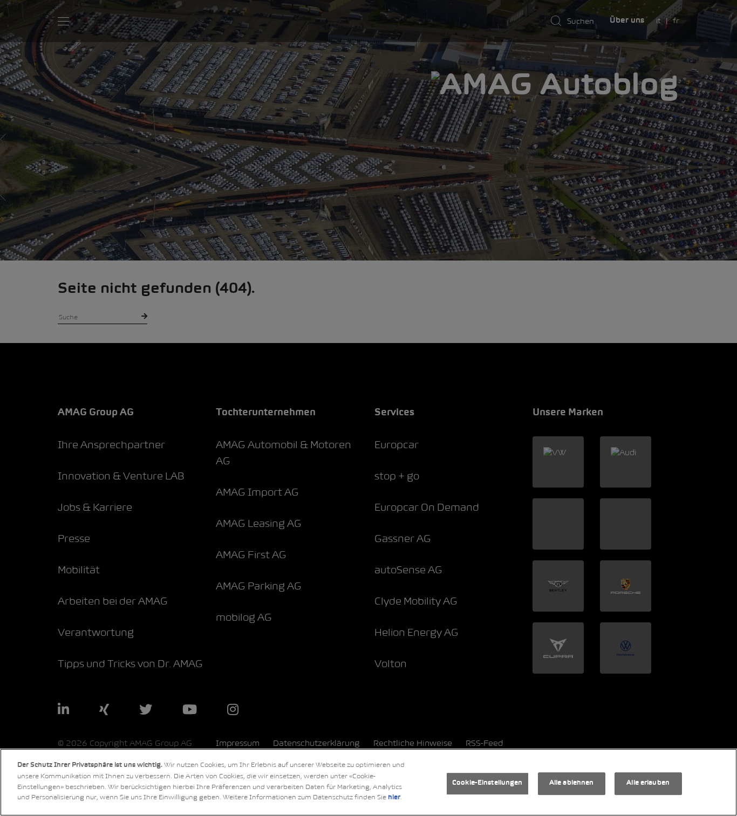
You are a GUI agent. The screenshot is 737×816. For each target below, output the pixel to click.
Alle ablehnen (571, 783)
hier (394, 797)
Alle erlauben (648, 783)
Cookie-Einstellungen (487, 783)
